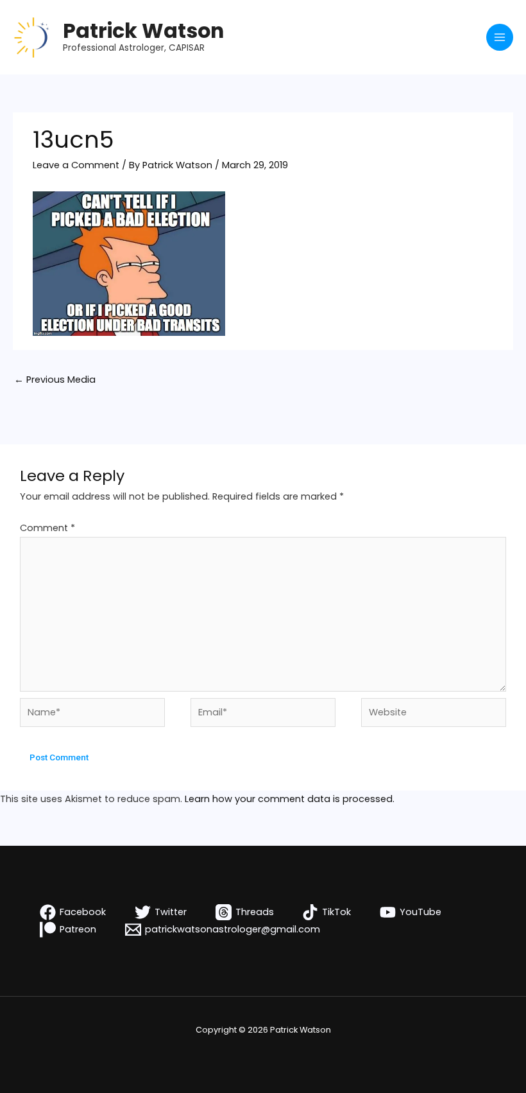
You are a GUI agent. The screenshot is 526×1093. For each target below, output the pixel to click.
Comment (47, 527)
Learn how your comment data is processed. (289, 798)
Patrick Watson (143, 30)
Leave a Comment (76, 165)
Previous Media (55, 379)
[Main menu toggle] (499, 37)
